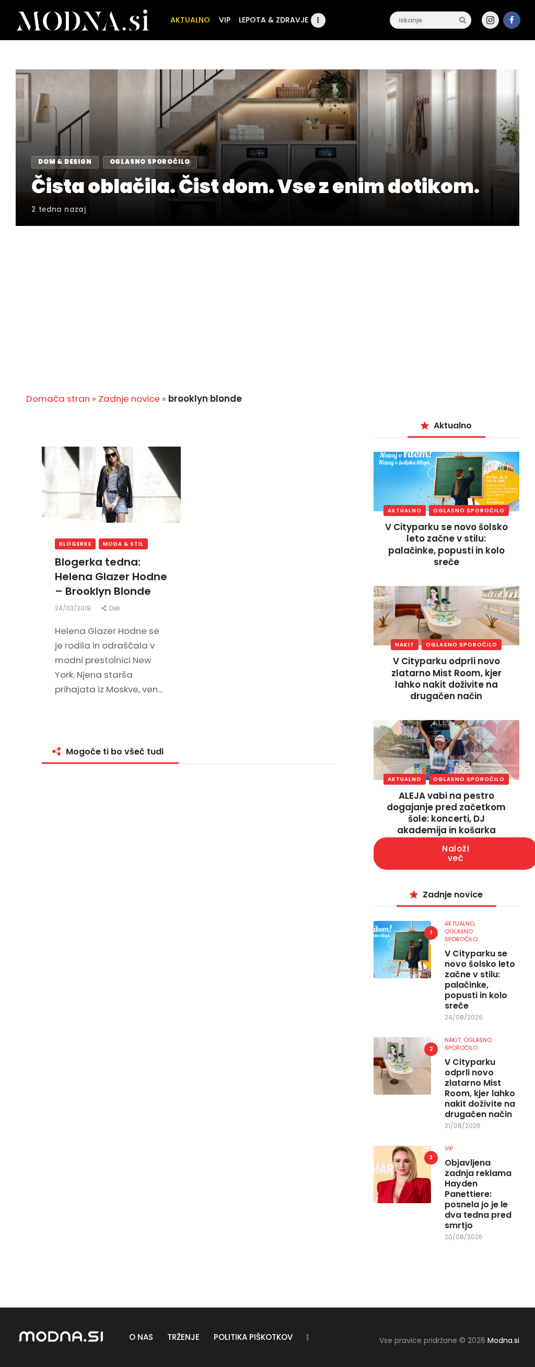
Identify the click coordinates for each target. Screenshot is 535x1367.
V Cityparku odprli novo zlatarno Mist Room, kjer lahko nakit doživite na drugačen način (446, 678)
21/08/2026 (463, 1125)
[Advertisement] (267, 303)
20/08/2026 (464, 1236)
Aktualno (405, 510)
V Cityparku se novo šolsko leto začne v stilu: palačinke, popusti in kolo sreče (446, 544)
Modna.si (503, 1340)
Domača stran (58, 398)
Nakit (404, 645)
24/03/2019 (73, 608)
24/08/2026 (464, 1017)
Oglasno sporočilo (469, 510)
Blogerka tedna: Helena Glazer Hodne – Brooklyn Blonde (111, 576)
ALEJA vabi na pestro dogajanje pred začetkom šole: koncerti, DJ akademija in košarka (446, 812)
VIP (449, 1148)
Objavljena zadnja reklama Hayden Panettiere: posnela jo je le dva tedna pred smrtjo (478, 1194)
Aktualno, (460, 923)
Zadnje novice (129, 398)
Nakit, (454, 1040)
